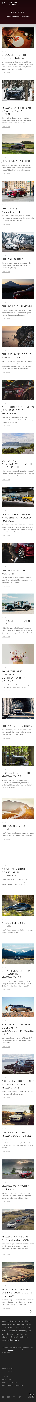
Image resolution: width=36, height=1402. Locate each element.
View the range (7, 1374)
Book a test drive (8, 1371)
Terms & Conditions (9, 1382)
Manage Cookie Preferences (12, 1385)
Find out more (13, 1340)
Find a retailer (7, 1368)
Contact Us (6, 1376)
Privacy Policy (7, 1379)
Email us (10, 1350)
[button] (32, 3)
